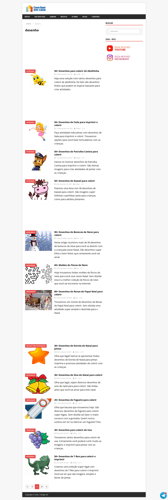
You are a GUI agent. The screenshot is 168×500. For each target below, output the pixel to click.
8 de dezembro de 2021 (64, 184)
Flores (75, 17)
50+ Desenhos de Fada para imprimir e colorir (76, 124)
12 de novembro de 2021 (64, 238)
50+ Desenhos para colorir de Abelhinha (76, 70)
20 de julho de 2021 (62, 463)
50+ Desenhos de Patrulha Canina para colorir (76, 153)
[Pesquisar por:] (124, 31)
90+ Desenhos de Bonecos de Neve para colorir (76, 234)
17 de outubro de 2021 (63, 403)
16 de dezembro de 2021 (64, 74)
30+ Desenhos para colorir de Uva (73, 430)
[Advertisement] (44, 51)
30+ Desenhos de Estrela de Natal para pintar (76, 347)
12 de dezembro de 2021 (64, 128)
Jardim (53, 17)
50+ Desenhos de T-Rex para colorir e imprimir (75, 458)
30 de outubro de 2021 (63, 352)
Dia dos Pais (40, 17)
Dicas (84, 17)
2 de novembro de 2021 (64, 298)
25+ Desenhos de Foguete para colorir (75, 399)
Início (27, 17)
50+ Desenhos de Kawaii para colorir (74, 180)
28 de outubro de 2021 (63, 378)
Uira (77, 238)
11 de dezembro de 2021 (64, 158)
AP (47, 495)
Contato (95, 17)
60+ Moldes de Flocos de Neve (71, 265)
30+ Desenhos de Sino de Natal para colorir (78, 375)
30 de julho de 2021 (62, 433)
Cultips (78, 74)
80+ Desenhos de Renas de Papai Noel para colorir (78, 293)
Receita (64, 17)
